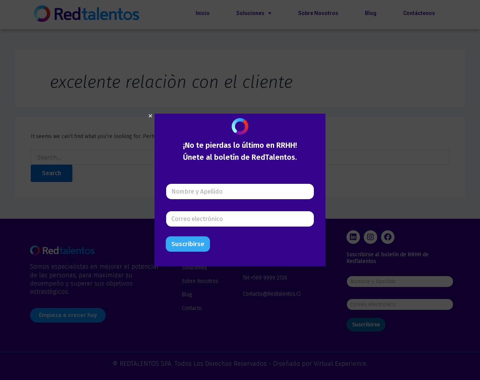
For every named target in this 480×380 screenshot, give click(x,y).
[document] (240, 190)
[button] (150, 116)
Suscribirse (187, 244)
